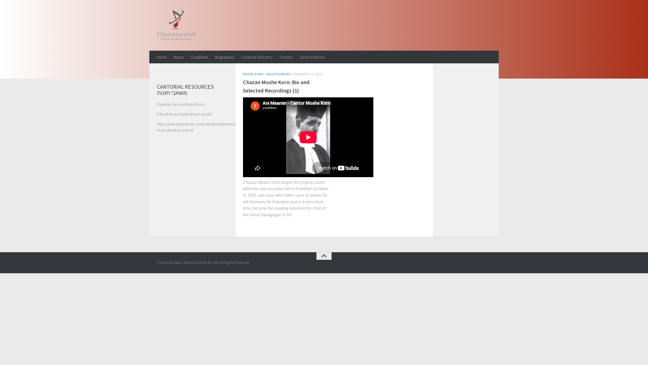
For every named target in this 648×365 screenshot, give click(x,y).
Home (162, 57)
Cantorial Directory (257, 57)
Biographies (224, 57)
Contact (286, 57)
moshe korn (253, 74)
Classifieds (199, 57)
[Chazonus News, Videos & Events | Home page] (176, 25)
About (179, 57)
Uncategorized (278, 74)
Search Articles (312, 57)
